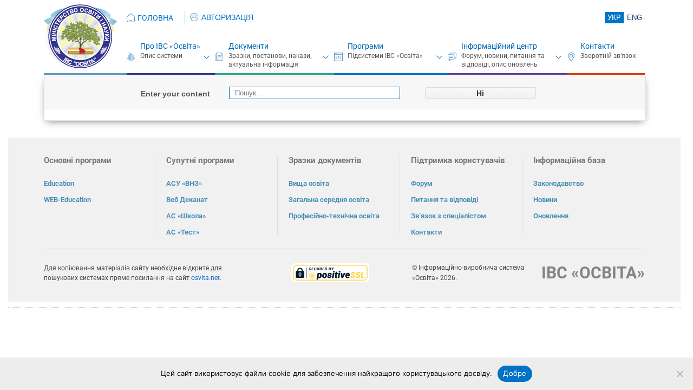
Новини (545, 200)
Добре (514, 373)
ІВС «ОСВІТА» (593, 272)
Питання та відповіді (444, 200)
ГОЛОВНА (155, 18)
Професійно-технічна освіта (334, 216)
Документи (248, 46)
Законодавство (558, 183)
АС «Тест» (182, 232)
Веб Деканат (187, 200)
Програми (365, 46)
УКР (614, 18)
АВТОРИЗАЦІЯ (227, 17)
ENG (634, 18)
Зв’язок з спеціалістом (448, 216)
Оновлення (550, 216)
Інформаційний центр (499, 46)
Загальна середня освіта (329, 200)
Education (59, 183)
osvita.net (205, 278)
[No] (679, 373)
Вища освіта (309, 183)
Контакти (597, 46)
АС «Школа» (186, 216)
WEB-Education (67, 200)
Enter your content (175, 93)
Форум (422, 183)
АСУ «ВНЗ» (184, 183)
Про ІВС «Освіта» (170, 46)
